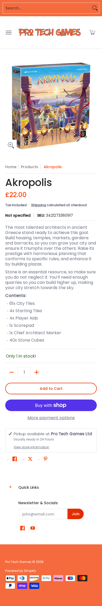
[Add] (36, 372)
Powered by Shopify (20, 570)
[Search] (95, 8)
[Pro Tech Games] (49, 32)
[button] (92, 32)
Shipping (38, 205)
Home (10, 166)
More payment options (51, 418)
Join (76, 514)
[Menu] (8, 32)
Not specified (18, 215)
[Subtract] (11, 372)
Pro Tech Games (18, 562)
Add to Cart (51, 388)
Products (29, 166)
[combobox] (47, 8)
